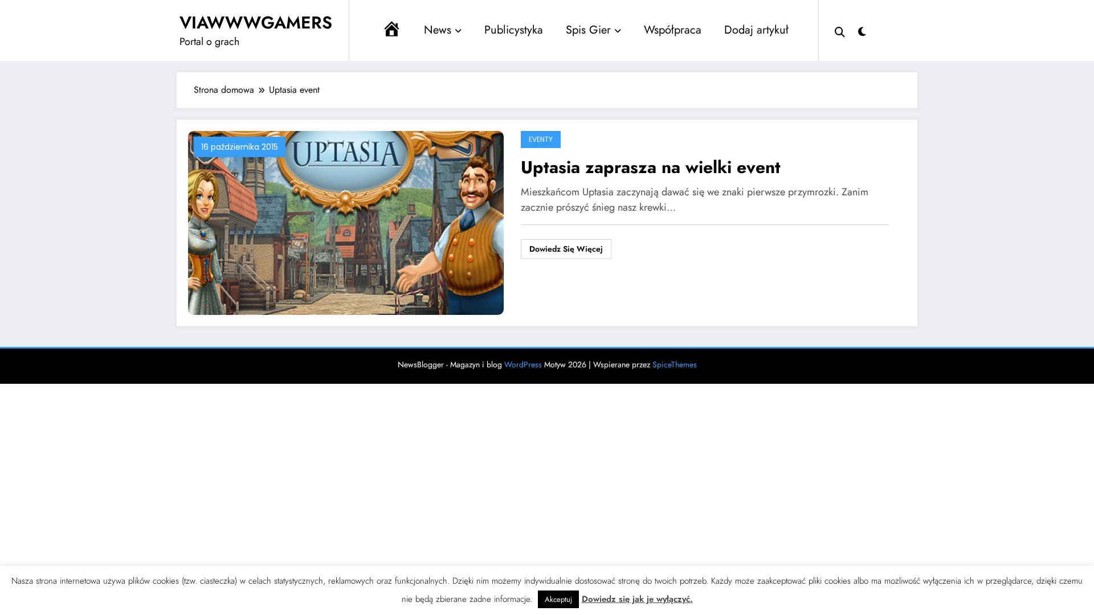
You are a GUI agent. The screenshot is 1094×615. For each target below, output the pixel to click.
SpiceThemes (674, 364)
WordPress (523, 364)
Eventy (541, 139)
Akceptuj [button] (558, 599)
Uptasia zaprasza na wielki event (651, 167)
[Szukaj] (840, 30)
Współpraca (672, 30)
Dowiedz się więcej (566, 249)
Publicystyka (513, 30)
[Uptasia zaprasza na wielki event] (346, 221)
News (437, 30)
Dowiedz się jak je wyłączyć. (637, 599)
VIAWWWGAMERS (255, 22)
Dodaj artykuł (756, 30)
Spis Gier (588, 30)
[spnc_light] (862, 30)
